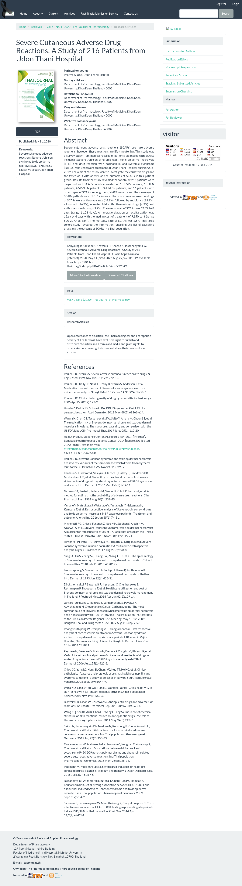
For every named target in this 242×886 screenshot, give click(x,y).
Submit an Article (176, 75)
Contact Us (131, 13)
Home (23, 13)
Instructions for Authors (180, 51)
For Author (172, 109)
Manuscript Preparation (180, 67)
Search (226, 13)
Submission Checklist (179, 91)
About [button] (37, 13)
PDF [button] (37, 131)
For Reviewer (174, 117)
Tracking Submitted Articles (183, 83)
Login (235, 3)
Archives (69, 13)
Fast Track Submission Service (99, 13)
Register (221, 3)
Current (53, 13)
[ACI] (210, 197)
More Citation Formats (84, 275)
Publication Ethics (177, 59)
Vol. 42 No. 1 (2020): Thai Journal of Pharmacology (78, 26)
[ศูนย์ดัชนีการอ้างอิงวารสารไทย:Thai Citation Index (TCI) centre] (190, 197)
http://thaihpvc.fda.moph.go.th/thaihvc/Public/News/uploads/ (102, 448)
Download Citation (119, 275)
